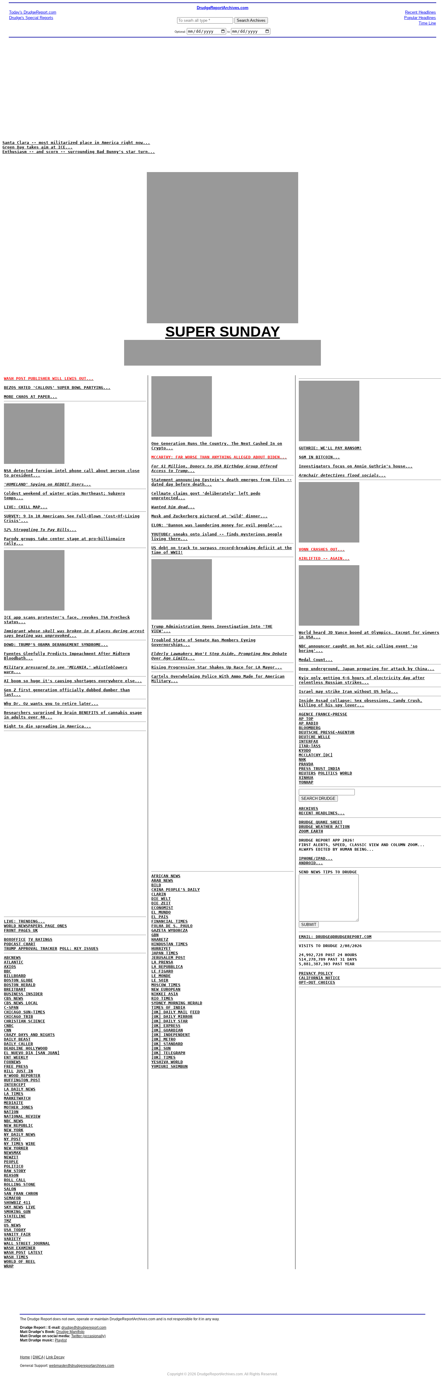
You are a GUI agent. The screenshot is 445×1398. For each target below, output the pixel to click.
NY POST (12, 1139)
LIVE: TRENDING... (24, 921)
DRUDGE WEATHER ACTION (324, 826)
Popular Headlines (420, 17)
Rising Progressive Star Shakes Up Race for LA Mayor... (216, 667)
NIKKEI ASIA (164, 994)
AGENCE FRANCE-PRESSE (323, 714)
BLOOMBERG (310, 727)
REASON (11, 1175)
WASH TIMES (16, 1257)
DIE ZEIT (161, 903)
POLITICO (13, 1166)
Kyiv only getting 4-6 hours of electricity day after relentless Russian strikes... (362, 680)
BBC (7, 971)
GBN (155, 935)
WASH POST (15, 1252)
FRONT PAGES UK (21, 930)
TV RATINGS (40, 939)
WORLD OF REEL (19, 1261)
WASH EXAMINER (19, 1248)
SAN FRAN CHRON (21, 1193)
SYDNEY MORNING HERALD (176, 1003)
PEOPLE (11, 1161)
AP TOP (306, 718)
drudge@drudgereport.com (83, 1327)
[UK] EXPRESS (165, 1025)
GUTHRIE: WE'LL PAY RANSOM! (330, 448)
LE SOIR (159, 980)
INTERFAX (308, 741)
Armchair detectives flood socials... (342, 475)
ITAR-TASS (310, 746)
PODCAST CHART (19, 944)
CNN (7, 1030)
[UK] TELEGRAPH (168, 1053)
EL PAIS (159, 916)
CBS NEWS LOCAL (21, 1003)
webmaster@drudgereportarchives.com (81, 1366)
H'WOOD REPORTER (22, 1075)
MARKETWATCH (17, 1098)
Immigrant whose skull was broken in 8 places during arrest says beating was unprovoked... (74, 633)
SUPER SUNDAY (222, 332)
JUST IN (24, 1071)
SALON (10, 1189)
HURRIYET (161, 948)
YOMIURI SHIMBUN (169, 1066)
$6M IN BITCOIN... (319, 457)
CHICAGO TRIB (18, 1016)
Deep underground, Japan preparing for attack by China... (366, 668)
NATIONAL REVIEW (22, 1116)
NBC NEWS (13, 1121)
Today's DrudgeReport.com (32, 12)
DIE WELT (161, 898)
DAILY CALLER (18, 1043)
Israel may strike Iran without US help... (348, 691)
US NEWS (12, 1225)
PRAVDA (306, 764)
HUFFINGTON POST (22, 1080)
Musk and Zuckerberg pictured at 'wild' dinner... (209, 516)
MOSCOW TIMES (165, 985)
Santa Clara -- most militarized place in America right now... (76, 142)
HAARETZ (159, 939)
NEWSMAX (12, 1152)
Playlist (61, 1340)
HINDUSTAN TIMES (169, 944)
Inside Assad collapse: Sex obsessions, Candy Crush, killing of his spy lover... (360, 702)
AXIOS (10, 966)
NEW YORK (13, 1130)
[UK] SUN (161, 1048)
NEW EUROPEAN (165, 989)
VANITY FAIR (17, 1234)
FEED (195, 1012)
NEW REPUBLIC (18, 1125)
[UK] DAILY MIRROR (172, 1016)
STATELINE (15, 1216)
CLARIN (158, 894)
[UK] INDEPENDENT (170, 1034)
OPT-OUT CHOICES (317, 982)
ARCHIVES (308, 808)
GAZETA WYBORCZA (169, 930)
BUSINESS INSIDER (23, 994)
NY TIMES (13, 1143)
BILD (156, 885)
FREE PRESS (16, 1066)
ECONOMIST (162, 907)
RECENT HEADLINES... (322, 813)
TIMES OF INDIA (168, 1007)
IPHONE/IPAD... (316, 858)
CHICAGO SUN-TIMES (24, 1012)
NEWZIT (11, 1157)
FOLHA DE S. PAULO (172, 926)
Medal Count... (316, 659)
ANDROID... (311, 863)
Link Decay (55, 1357)
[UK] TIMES (163, 1057)
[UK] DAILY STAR (169, 1021)
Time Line (427, 23)
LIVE (30, 1207)
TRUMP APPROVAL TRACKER (30, 948)
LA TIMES (13, 1093)
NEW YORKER (16, 1148)
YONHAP (306, 782)
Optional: (181, 31)
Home (25, 1357)
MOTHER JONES (18, 1107)
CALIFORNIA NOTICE (319, 978)
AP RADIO (308, 723)
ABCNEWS (12, 957)
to (228, 31)
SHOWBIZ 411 (17, 1202)
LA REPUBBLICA (167, 966)
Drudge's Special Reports (31, 17)
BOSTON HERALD (19, 985)
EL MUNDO (161, 912)
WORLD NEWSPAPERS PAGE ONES (35, 926)
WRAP (9, 1266)
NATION (11, 1112)
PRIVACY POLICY (316, 973)
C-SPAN (11, 1007)
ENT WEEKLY (16, 1057)
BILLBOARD (15, 975)
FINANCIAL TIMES (169, 921)
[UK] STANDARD (167, 1043)
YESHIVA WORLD (167, 1062)
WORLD (346, 773)
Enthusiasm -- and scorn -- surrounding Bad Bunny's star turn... (78, 151)
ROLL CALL (15, 1180)
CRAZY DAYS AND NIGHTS (29, 1034)
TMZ (7, 1220)
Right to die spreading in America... (47, 726)
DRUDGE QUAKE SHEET (320, 822)
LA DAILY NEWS (19, 1089)
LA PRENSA (162, 962)
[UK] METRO (163, 1039)
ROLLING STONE (19, 1184)
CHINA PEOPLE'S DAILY (175, 889)
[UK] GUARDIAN (167, 1030)
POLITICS (328, 773)
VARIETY (12, 1239)
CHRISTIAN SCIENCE (24, 1021)
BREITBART (15, 989)
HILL (9, 1071)
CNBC (9, 1025)
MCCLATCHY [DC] (316, 755)
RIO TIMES (162, 998)
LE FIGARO (162, 971)
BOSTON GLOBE (18, 980)
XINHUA (306, 777)
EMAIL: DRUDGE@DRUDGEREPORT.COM (335, 936)
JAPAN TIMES (164, 953)
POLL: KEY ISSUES (79, 948)
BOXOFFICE (15, 939)
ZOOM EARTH (311, 831)
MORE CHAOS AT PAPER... (30, 396)
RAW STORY (15, 1170)
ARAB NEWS (162, 880)
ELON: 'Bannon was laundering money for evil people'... (216, 525)
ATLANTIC (13, 962)
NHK (302, 759)
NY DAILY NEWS (19, 1134)
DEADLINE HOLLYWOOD (26, 1048)
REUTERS (307, 773)
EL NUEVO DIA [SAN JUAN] (32, 1053)
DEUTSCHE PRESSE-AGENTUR (326, 732)
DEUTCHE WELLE (314, 737)
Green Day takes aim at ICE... (37, 147)
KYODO (305, 750)
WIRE (30, 1143)
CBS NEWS (13, 998)
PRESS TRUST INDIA (319, 768)
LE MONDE (161, 975)
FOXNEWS (12, 1062)
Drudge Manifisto (70, 1332)
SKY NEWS (13, 1207)
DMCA (38, 1357)
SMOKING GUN (17, 1211)
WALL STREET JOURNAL (27, 1243)
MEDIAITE (13, 1102)
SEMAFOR (12, 1198)
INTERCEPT (15, 1084)
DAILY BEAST (17, 1039)
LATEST (35, 1252)
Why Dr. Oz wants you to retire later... (51, 703)
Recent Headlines (420, 12)
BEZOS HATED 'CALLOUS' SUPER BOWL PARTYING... (57, 387)
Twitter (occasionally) (88, 1336)
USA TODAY (15, 1229)
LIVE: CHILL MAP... (26, 507)
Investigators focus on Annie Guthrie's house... (356, 466)
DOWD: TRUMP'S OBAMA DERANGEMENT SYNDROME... (56, 644)
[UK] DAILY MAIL (169, 1012)
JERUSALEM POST (168, 957)
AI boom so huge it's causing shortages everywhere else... (73, 681)
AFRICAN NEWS (165, 876)
